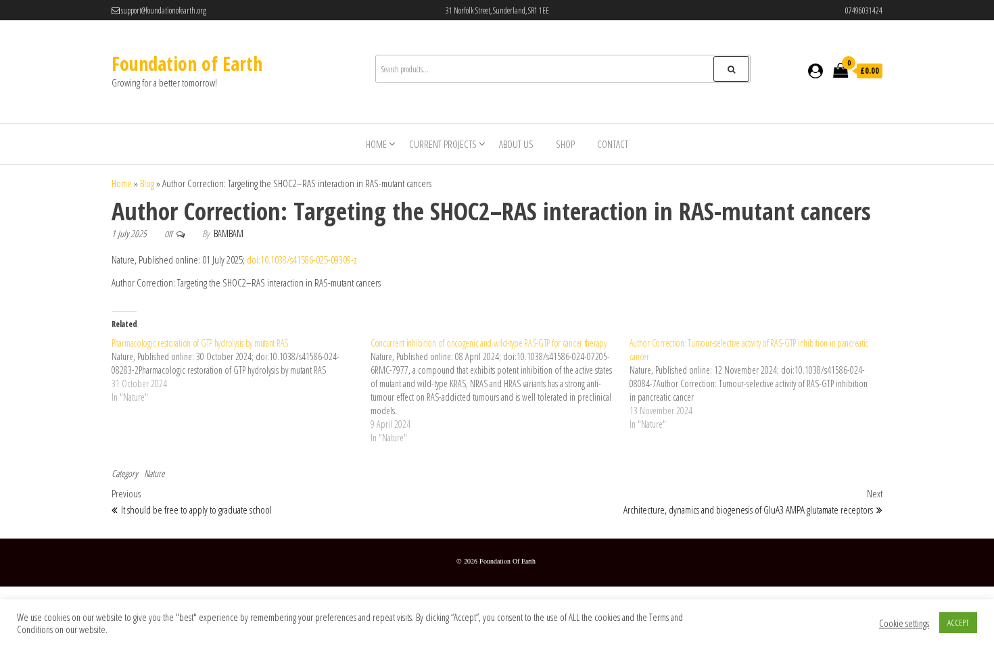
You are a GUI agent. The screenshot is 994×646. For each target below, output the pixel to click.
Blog (147, 183)
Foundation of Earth (187, 63)
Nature (154, 473)
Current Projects (443, 144)
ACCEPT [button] (958, 622)
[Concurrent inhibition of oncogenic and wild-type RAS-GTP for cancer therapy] (500, 391)
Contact (612, 144)
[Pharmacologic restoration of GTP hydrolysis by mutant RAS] (241, 370)
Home (376, 144)
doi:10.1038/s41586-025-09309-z (302, 259)
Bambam (228, 233)
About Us (516, 144)
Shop (565, 144)
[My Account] (815, 70)
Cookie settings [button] (904, 623)
